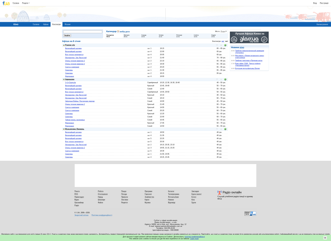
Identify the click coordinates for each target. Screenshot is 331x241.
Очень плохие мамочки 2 (75, 61)
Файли (100, 202)
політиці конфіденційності (195, 237)
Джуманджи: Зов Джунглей (75, 58)
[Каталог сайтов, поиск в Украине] (250, 213)
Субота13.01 (196, 35)
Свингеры (69, 70)
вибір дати (125, 31)
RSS (76, 194)
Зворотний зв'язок (81, 215)
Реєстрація (324, 3)
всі (226, 41)
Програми (148, 191)
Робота (100, 191)
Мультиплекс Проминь (74, 129)
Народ (100, 197)
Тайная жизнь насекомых (75, 120)
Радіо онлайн (232, 192)
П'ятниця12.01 (179, 35)
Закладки (195, 191)
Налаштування (322, 24)
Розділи (25, 3)
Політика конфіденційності (102, 215)
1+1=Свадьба (70, 82)
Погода (124, 194)
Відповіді (171, 202)
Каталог (171, 191)
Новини (171, 200)
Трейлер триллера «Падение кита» (248, 60)
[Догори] (221, 45)
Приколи (124, 197)
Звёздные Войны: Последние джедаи (80, 101)
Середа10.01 (143, 35)
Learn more (194, 239)
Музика (147, 202)
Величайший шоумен (73, 48)
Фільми (67, 24)
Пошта (77, 191)
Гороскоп (148, 194)
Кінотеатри (56, 24)
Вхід (315, 3)
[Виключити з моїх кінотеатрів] (225, 45)
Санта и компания (72, 67)
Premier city (70, 45)
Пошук (123, 191)
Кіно (193, 200)
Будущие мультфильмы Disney (247, 68)
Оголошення (103, 194)
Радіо (76, 205)
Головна (16, 3)
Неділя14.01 (213, 35)
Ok (325, 238)
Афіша (45, 24)
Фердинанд (69, 76)
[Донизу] (217, 45)
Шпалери (101, 200)
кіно (242, 47)
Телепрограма (173, 194)
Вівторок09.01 (126, 35)
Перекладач (79, 197)
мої (223, 41)
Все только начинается (74, 55)
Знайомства (149, 197)
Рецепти (124, 202)
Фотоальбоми (173, 197)
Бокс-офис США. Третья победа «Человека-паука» (247, 64)
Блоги (193, 197)
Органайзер (79, 202)
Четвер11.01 (161, 35)
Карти (147, 200)
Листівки (124, 200)
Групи (193, 202)
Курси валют (196, 194)
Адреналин (69, 79)
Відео (76, 200)
